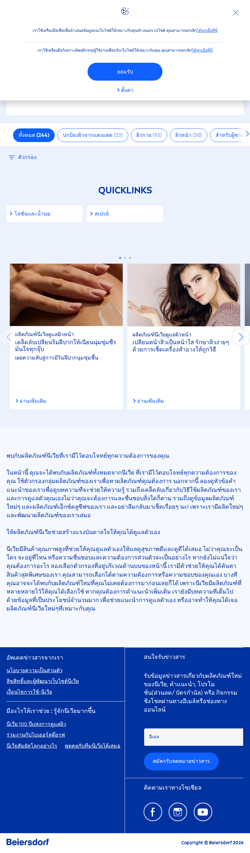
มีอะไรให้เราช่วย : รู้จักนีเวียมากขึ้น (51, 711)
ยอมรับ (125, 72)
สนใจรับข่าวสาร (164, 657)
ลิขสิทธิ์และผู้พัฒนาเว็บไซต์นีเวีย (43, 681)
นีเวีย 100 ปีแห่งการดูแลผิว (36, 724)
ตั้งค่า (127, 90)
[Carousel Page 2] (125, 258)
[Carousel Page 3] (130, 258)
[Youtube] (203, 812)
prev (9, 337)
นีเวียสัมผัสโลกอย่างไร (32, 746)
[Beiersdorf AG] (28, 843)
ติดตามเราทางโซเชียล (172, 787)
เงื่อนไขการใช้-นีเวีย (29, 692)
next (240, 337)
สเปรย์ (102, 214)
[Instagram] (178, 812)
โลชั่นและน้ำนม (32, 214)
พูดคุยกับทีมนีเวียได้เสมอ (92, 746)
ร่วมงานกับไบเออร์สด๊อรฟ (36, 735)
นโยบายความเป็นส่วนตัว (34, 670)
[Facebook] (153, 812)
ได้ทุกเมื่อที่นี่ (207, 30)
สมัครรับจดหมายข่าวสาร (181, 761)
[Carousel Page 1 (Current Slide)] (120, 258)
